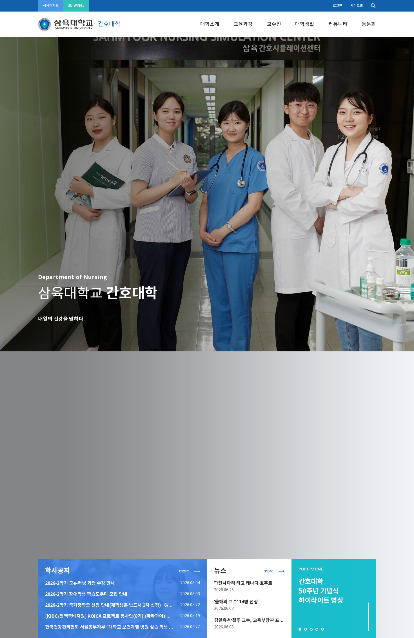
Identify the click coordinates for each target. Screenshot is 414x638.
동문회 (369, 24)
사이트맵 (356, 6)
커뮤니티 (338, 24)
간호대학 (109, 24)
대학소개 (209, 24)
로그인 (337, 6)
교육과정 (243, 24)
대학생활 (304, 24)
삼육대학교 (51, 6)
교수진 (274, 24)
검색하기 (372, 6)
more (184, 571)
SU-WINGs (76, 6)
